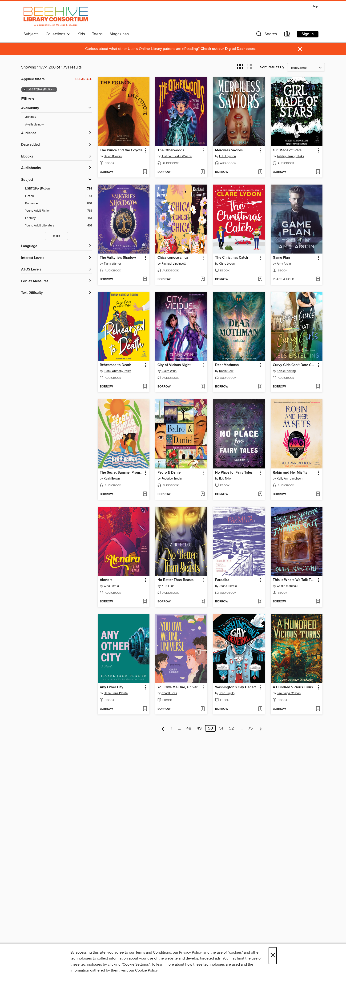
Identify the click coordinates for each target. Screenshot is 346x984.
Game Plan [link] (281, 258)
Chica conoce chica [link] (172, 258)
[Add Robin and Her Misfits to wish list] (318, 494)
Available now (34, 124)
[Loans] (287, 35)
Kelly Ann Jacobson (289, 478)
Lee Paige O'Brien (289, 693)
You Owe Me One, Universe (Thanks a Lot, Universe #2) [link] (179, 687)
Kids (81, 34)
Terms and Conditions (153, 952)
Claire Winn (169, 371)
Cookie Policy (146, 970)
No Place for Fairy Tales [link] (234, 473)
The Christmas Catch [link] (231, 258)
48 (188, 728)
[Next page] (260, 728)
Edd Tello (225, 478)
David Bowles (113, 156)
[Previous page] (163, 728)
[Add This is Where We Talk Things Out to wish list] (318, 602)
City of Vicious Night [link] (174, 365)
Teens (97, 34)
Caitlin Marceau (287, 586)
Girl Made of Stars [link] (287, 150)
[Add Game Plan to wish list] (318, 279)
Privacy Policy (190, 952)
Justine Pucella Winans (176, 156)
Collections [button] (56, 34)
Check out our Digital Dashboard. (228, 48)
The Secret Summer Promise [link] (121, 473)
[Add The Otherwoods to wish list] (202, 172)
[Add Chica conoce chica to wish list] (202, 279)
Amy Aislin (284, 264)
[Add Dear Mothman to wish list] (260, 387)
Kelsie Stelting (286, 371)
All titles (30, 117)
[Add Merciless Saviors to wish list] (260, 172)
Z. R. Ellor (167, 586)
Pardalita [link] (222, 580)
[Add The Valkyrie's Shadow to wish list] (145, 279)
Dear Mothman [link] (227, 365)
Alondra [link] (106, 580)
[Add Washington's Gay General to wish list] (260, 709)
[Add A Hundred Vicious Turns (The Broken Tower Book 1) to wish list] (318, 709)
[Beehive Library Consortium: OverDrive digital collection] (55, 16)
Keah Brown (112, 478)
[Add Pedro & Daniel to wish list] (202, 494)
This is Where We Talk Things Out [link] (294, 580)
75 (250, 728)
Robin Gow (226, 371)
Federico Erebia (171, 478)
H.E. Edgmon (227, 156)
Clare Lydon (227, 264)
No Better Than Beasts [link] (175, 580)
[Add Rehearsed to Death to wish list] (145, 387)
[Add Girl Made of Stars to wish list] (318, 172)
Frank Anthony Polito (117, 371)
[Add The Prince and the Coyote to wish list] (145, 172)
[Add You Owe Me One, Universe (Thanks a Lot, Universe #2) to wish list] (202, 709)
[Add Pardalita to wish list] (260, 602)
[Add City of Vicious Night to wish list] (202, 387)
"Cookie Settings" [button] (135, 964)
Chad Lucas (169, 693)
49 (199, 728)
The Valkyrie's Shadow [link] (118, 258)
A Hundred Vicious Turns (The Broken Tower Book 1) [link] (294, 687)
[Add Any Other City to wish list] (145, 709)
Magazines (119, 34)
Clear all (83, 79)
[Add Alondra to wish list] (145, 602)
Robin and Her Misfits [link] (290, 473)
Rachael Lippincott (173, 264)
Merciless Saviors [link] (229, 150)
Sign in (308, 34)
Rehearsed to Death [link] (115, 365)
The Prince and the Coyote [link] (121, 150)
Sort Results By (272, 67)
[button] (266, 35)
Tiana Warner (112, 264)
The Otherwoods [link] (170, 150)
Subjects (31, 34)
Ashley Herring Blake (290, 156)
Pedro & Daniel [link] (169, 473)
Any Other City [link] (111, 687)
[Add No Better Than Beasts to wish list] (202, 602)
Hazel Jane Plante (116, 693)
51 (221, 728)
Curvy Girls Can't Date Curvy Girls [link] (294, 365)
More (56, 236)
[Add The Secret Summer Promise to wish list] (145, 494)
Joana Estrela (228, 586)
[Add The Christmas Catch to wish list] (260, 279)
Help (315, 6)
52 (231, 728)
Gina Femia (111, 586)
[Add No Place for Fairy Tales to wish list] (260, 494)
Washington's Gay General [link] (236, 687)
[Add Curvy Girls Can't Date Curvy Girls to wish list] (318, 387)
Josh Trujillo (226, 693)
